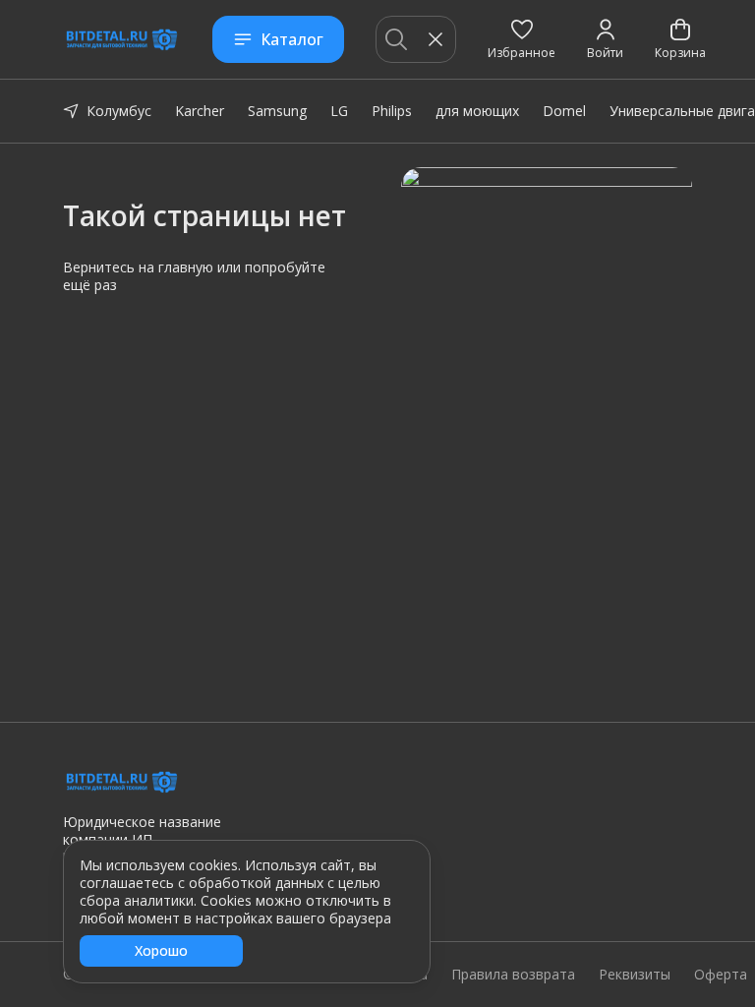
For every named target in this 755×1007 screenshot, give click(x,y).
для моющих (477, 110)
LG (339, 110)
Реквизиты (634, 974)
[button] (521, 39)
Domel (564, 110)
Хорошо (161, 950)
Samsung (277, 110)
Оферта (720, 974)
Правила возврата (513, 974)
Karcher (199, 110)
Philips (392, 110)
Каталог (292, 39)
